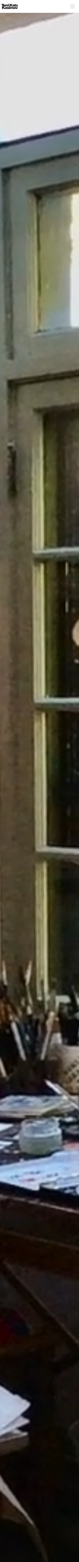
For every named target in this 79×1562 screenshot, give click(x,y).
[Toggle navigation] (73, 6)
